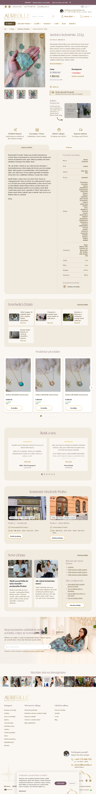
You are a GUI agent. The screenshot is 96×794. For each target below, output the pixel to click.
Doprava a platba (30, 716)
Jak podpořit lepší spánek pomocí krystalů (76, 585)
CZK (86, 7)
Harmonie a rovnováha (84, 183)
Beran (86, 245)
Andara (85, 166)
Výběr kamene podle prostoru (77, 572)
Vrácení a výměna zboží (32, 720)
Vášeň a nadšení (85, 239)
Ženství (85, 193)
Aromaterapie (8, 723)
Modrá (86, 159)
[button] (41, 416)
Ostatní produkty (9, 732)
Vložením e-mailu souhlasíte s (24, 651)
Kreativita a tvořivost (84, 223)
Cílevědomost (83, 220)
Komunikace (84, 218)
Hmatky (6, 713)
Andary (6, 729)
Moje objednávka (30, 723)
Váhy (80, 254)
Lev (87, 248)
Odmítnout (72, 783)
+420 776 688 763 (29, 6)
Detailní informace (56, 63)
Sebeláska (84, 196)
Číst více (27, 461)
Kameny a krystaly (10, 710)
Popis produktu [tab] (26, 147)
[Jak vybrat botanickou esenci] (46, 569)
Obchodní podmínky (30, 710)
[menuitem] (10, 23)
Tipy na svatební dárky (75, 598)
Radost (85, 195)
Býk (86, 246)
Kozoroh (82, 248)
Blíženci (82, 246)
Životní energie (85, 228)
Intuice (85, 186)
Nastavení (22, 791)
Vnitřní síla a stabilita (84, 215)
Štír (81, 252)
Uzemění (85, 234)
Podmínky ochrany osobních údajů (35, 713)
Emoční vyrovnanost (84, 199)
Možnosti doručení (78, 76)
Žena (82, 171)
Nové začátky (85, 204)
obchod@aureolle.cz (43, 6)
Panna (82, 250)
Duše (81, 198)
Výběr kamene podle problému (78, 575)
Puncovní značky (60, 710)
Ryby (86, 250)
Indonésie (85, 177)
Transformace (83, 189)
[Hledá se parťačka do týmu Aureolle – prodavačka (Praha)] (20, 569)
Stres (86, 207)
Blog (56, 720)
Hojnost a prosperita (84, 232)
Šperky (6, 720)
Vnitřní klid (84, 191)
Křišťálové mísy (9, 726)
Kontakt (57, 713)
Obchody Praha (17, 6)
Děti (86, 172)
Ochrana (85, 236)
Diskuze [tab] (69, 147)
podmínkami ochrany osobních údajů (33, 651)
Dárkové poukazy (10, 739)
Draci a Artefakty (10, 716)
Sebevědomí (84, 187)
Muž (86, 171)
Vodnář (85, 254)
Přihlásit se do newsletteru (48, 647)
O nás (56, 716)
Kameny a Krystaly (74, 287)
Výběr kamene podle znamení (77, 570)
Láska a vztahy (84, 203)
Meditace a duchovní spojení (84, 211)
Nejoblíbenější (9, 742)
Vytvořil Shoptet (84, 790)
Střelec (85, 252)
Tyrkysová (84, 161)
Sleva (6, 736)
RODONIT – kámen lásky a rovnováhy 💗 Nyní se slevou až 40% (46, 2)
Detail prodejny (15, 536)
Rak (86, 255)
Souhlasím (60, 783)
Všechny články (82, 304)
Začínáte (71, 567)
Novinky (6, 745)
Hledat (53, 16)
